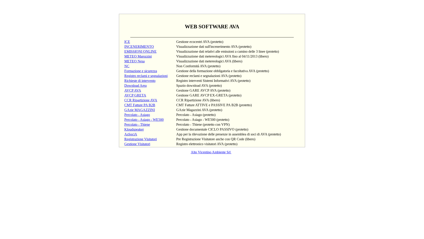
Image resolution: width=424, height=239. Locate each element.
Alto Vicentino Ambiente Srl (211, 152)
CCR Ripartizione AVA (140, 100)
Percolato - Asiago (137, 115)
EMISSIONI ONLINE (140, 51)
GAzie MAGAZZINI (139, 110)
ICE (127, 42)
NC (126, 66)
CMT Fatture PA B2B (139, 105)
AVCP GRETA (135, 95)
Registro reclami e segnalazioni (146, 76)
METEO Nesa (134, 61)
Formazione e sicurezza (140, 71)
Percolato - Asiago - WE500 (144, 119)
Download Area (135, 85)
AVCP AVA (132, 90)
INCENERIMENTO (139, 46)
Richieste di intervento (139, 81)
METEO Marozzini (138, 56)
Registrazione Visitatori (140, 139)
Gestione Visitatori (137, 144)
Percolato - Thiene (137, 124)
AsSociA (130, 134)
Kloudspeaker (134, 129)
